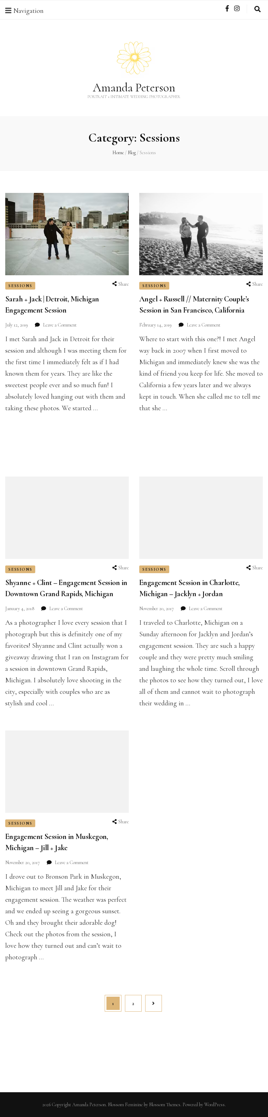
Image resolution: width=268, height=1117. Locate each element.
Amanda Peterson (134, 88)
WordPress (214, 1105)
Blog (132, 153)
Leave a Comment (60, 325)
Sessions (20, 285)
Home (118, 153)
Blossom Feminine (125, 1105)
